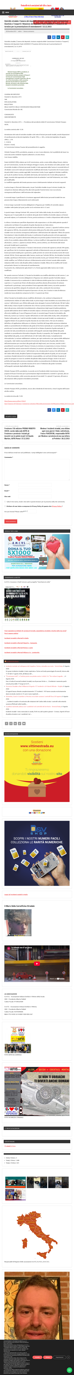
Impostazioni (59, 1357)
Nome (7, 485)
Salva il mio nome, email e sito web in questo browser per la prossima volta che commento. (36, 501)
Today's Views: (11, 1160)
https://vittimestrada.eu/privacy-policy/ (16, 1361)
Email (6, 491)
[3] (9, 619)
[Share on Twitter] (54, 38)
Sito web (7, 496)
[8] (18, 934)
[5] (12, 619)
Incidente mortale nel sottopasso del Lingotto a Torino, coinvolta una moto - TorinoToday (34, 666)
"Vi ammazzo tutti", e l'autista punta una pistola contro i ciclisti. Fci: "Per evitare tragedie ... (35, 676)
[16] (6, 936)
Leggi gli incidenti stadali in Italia (16, 894)
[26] (23, 936)
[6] (14, 619)
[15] (30, 934)
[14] (28, 934)
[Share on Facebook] (49, 38)
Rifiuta (48, 1357)
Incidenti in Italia (12, 661)
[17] (7, 936)
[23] (18, 936)
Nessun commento (28, 31)
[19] (11, 936)
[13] (26, 934)
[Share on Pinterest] (63, 38)
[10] (21, 934)
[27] (24, 936)
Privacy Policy (57, 506)
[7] (16, 934)
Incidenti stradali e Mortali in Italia (16, 638)
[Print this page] (67, 38)
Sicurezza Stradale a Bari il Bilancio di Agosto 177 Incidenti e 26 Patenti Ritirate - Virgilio (34, 686)
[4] (11, 619)
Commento (8, 457)
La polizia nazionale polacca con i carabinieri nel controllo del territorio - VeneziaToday (33, 706)
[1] (6, 619)
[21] (14, 936)
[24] (19, 936)
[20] (12, 936)
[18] (9, 936)
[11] (23, 934)
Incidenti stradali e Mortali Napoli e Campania (20, 643)
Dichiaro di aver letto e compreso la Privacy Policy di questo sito (34, 506)
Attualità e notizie (11, 416)
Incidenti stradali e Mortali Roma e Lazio (18, 648)
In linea (10, 1146)
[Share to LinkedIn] (58, 38)
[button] (69, 1370)
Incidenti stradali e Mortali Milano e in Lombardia (22, 652)
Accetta (37, 1357)
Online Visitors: (11, 1158)
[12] (24, 934)
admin (20, 31)
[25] (21, 936)
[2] (7, 619)
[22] (16, 936)
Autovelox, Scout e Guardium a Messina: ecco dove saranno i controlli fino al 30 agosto (33, 696)
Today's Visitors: (11, 1163)
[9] (19, 934)
